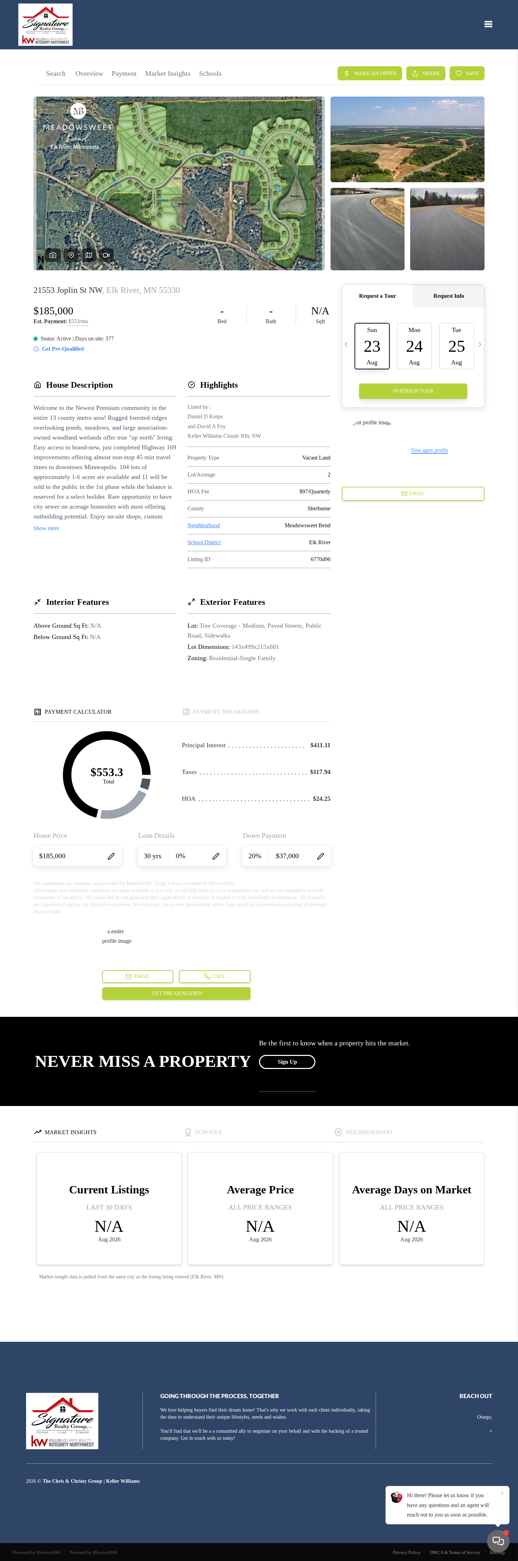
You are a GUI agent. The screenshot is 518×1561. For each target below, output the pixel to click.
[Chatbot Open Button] (498, 1541)
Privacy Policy (407, 1552)
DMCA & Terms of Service (455, 1552)
